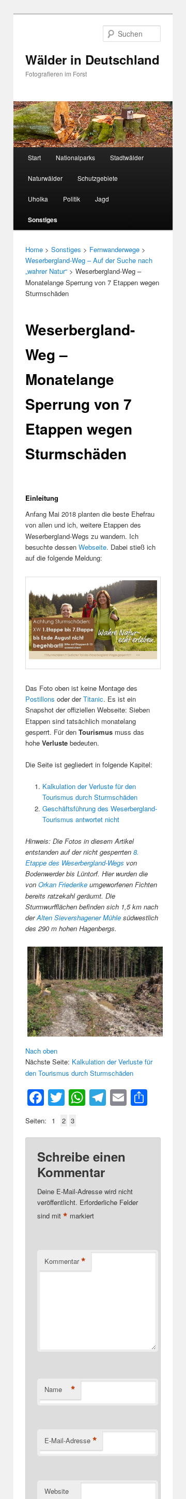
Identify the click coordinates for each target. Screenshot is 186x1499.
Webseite (92, 547)
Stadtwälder (127, 157)
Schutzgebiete (98, 178)
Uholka (38, 198)
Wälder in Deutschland (92, 59)
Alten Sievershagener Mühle (79, 917)
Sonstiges (42, 219)
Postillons (40, 699)
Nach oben (41, 1051)
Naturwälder (45, 178)
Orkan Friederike (62, 884)
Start (34, 157)
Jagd (102, 198)
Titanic (93, 699)
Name (59, 1389)
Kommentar (65, 1261)
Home (34, 249)
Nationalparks (75, 157)
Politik (71, 198)
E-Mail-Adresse (70, 1440)
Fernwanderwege (114, 249)
